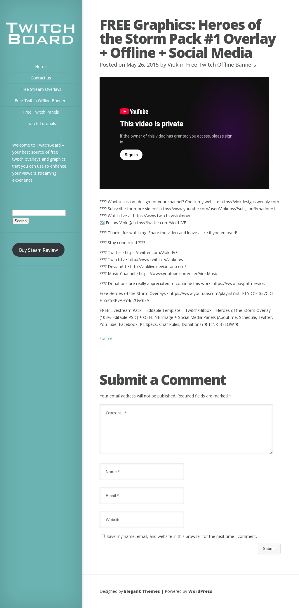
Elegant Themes (142, 591)
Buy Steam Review (38, 250)
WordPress (200, 591)
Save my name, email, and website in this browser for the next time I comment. (182, 536)
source (106, 338)
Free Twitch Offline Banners (221, 64)
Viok (173, 64)
